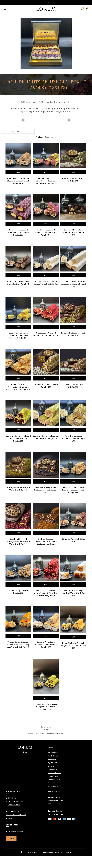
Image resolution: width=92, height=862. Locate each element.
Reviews (51, 766)
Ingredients (52, 763)
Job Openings (53, 753)
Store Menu (52, 759)
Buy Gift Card (53, 756)
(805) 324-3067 (14, 805)
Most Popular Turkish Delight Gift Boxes (54, 111)
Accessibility (53, 786)
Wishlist (83, 7)
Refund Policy (53, 783)
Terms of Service (54, 773)
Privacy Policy (53, 776)
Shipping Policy (54, 780)
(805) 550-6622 (14, 818)
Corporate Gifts (54, 769)
